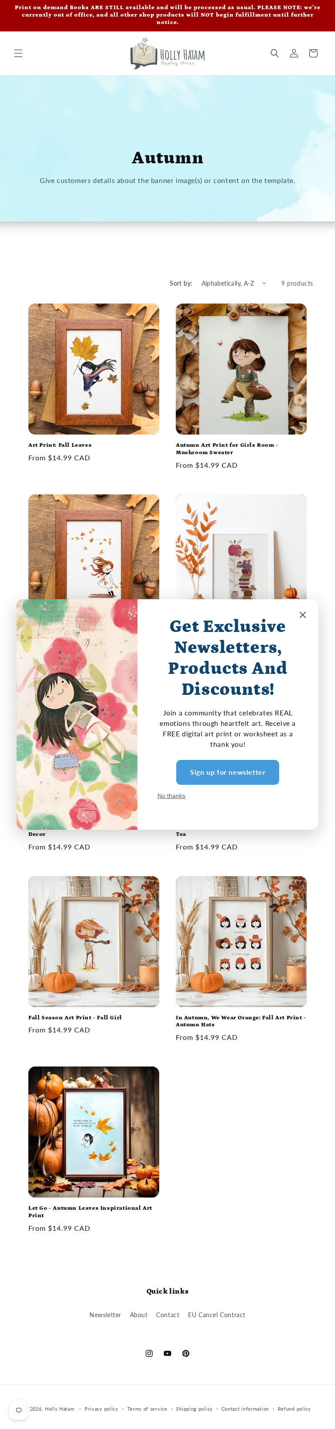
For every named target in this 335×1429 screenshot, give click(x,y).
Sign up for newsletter (227, 772)
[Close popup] (302, 615)
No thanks (171, 795)
